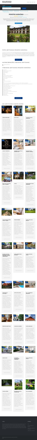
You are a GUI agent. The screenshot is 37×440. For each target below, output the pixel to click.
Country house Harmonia (29, 118)
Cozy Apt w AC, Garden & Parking (29, 151)
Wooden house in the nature (17, 391)
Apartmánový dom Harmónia (30, 184)
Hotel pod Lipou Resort (29, 220)
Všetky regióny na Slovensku (31, 430)
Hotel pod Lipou (17, 292)
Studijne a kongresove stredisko (16, 359)
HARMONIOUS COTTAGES (5, 293)
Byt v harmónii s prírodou (29, 293)
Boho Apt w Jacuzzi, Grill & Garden (6, 184)
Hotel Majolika (29, 326)
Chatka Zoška (5, 391)
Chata (15, 183)
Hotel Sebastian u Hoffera (18, 254)
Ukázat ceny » (18, 59)
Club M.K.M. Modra (18, 326)
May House (16, 117)
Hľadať (24, 8)
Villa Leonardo (29, 391)
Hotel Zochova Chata (29, 254)
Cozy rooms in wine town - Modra (6, 220)
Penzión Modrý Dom (6, 326)
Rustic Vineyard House (29, 358)
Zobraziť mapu (25, 17)
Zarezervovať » (18, 98)
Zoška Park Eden (5, 117)
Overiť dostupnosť (18, 23)
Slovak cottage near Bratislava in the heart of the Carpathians (6, 255)
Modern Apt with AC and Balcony (18, 151)
